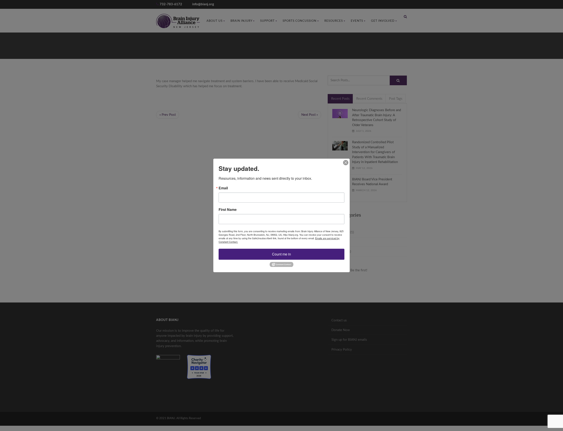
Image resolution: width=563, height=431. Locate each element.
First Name (228, 209)
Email (223, 188)
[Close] (345, 162)
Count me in (281, 254)
